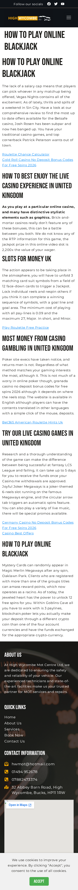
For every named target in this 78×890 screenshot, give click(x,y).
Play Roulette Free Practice (25, 327)
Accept (39, 881)
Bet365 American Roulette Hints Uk (32, 422)
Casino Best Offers (18, 533)
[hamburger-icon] (69, 18)
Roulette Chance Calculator (25, 154)
